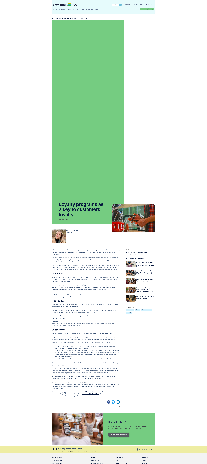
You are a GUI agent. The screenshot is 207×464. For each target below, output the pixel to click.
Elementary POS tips (60, 18)
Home (55, 9)
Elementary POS (82, 392)
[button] (108, 402)
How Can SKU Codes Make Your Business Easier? (144, 280)
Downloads (89, 9)
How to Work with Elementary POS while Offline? (145, 297)
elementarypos (79, 382)
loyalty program (56, 382)
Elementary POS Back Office (90, 394)
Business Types (78, 9)
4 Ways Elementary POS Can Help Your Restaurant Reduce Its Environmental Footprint (145, 272)
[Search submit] (120, 5)
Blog (96, 9)
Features (62, 9)
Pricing (69, 9)
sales (86, 382)
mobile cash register (68, 382)
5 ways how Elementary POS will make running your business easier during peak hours (145, 264)
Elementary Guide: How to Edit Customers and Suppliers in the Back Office (144, 289)
